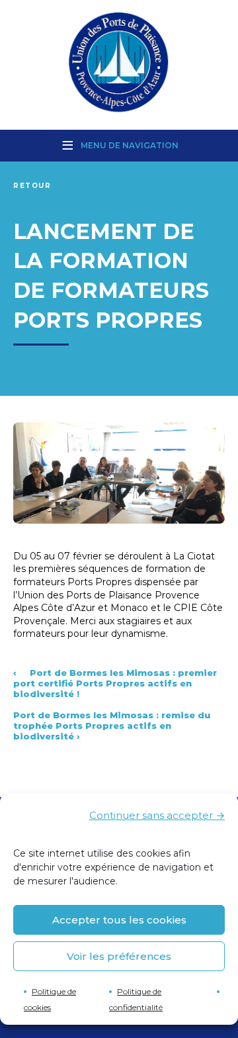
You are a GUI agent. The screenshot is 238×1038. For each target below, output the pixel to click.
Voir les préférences (119, 956)
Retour (32, 185)
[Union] (119, 63)
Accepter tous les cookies (119, 920)
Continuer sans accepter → (157, 815)
